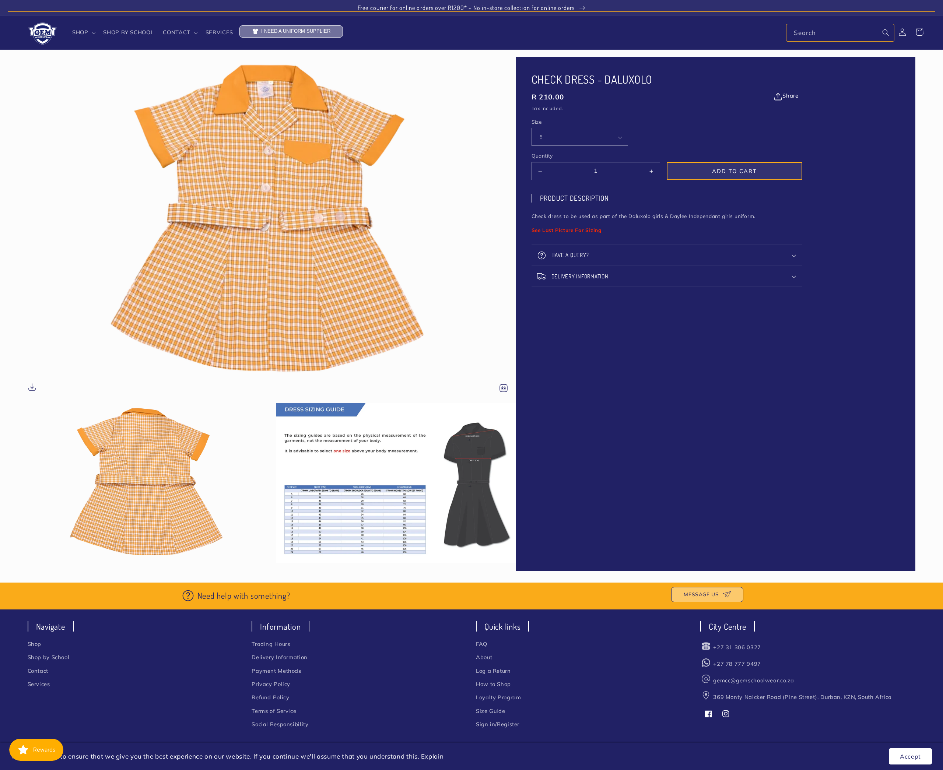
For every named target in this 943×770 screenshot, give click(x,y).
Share (790, 95)
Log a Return (493, 670)
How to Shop (493, 684)
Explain (432, 756)
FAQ (481, 643)
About (484, 657)
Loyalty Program (498, 697)
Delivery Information (280, 657)
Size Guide (490, 710)
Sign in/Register (497, 724)
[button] (82, 33)
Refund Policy (270, 697)
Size (537, 122)
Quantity (542, 156)
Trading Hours (271, 643)
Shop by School (49, 657)
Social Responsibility (280, 724)
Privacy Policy (271, 684)
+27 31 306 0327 (737, 647)
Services (39, 684)
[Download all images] (503, 388)
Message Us (701, 594)
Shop (35, 643)
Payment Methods (276, 670)
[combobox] (840, 32)
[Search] (885, 32)
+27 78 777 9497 (737, 663)
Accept (910, 756)
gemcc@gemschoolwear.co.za (753, 680)
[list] (272, 310)
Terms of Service (274, 710)
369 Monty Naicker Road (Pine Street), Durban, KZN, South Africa (802, 696)
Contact (38, 670)
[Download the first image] (32, 388)
